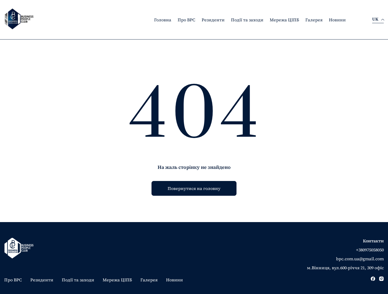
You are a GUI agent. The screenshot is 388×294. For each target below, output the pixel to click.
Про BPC (186, 20)
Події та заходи (247, 20)
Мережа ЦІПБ (284, 20)
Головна (162, 20)
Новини (337, 20)
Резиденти (213, 20)
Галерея (314, 20)
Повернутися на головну (194, 188)
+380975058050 (370, 250)
